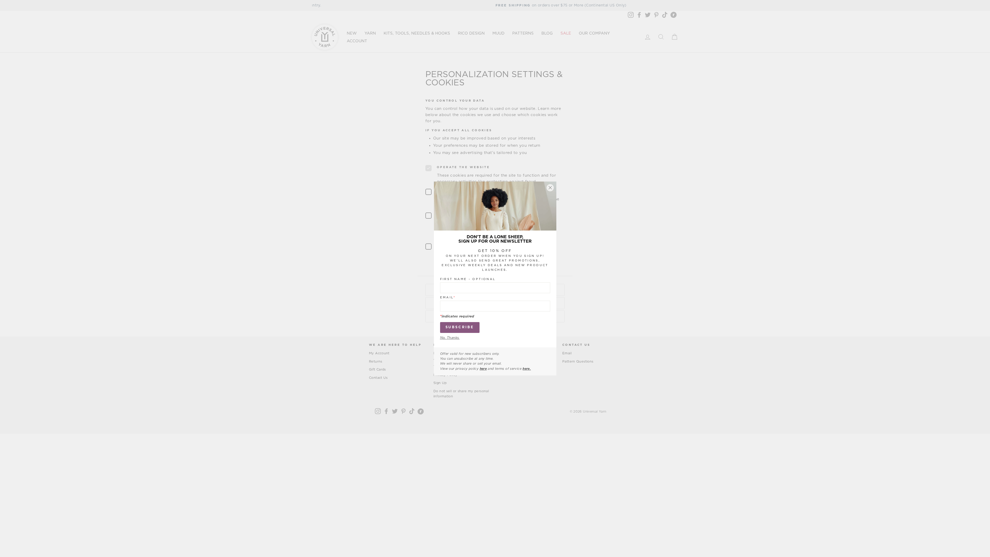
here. (527, 368)
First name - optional (468, 279)
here (483, 368)
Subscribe (460, 327)
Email (448, 297)
